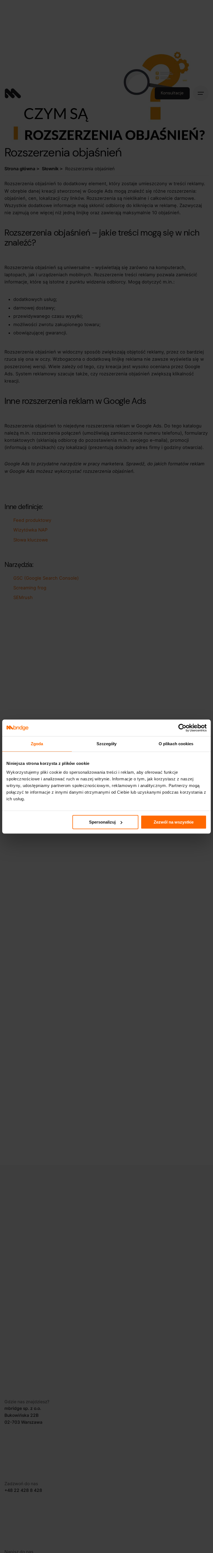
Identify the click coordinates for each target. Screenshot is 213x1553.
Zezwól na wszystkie (174, 822)
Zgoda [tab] (37, 743)
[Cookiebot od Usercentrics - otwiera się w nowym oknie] (182, 728)
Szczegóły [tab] (107, 743)
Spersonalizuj (102, 822)
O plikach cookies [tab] (176, 743)
